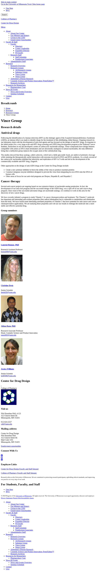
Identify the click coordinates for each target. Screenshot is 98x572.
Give (7, 569)
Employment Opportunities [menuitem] (21, 40)
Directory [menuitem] (18, 46)
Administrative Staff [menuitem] (18, 61)
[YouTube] (49, 458)
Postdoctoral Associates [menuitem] (24, 59)
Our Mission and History (20, 506)
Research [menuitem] (9, 64)
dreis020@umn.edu (8, 292)
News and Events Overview (21, 562)
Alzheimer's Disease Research (22, 549)
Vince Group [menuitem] (20, 74)
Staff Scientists (20, 528)
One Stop (9, 8)
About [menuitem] (8, 31)
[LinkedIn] (49, 460)
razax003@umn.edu (8, 335)
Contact (9, 567)
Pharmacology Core (18, 558)
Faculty (13, 515)
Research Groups (12, 113)
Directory (18, 517)
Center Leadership (22, 519)
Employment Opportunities (21, 511)
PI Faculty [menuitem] (19, 53)
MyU (8, 10)
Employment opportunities (11, 446)
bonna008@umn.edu (9, 252)
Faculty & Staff (11, 513)
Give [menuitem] (7, 98)
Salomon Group (21, 543)
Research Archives (18, 554)
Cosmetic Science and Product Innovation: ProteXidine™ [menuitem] (32, 81)
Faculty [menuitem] (13, 44)
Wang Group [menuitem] (20, 77)
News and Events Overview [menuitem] (21, 92)
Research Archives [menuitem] (18, 83)
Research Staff (16, 526)
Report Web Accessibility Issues (23, 498)
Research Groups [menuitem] (17, 68)
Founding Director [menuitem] (22, 51)
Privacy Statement (7, 498)
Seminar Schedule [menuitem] (17, 94)
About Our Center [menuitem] (17, 33)
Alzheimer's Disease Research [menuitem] (22, 79)
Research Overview (18, 537)
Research (9, 110)
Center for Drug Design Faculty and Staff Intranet (19, 469)
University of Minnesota (24, 496)
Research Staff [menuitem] (16, 55)
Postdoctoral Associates (24, 530)
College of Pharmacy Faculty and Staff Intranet (19, 473)
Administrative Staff (18, 532)
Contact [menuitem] (9, 96)
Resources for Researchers (16, 556)
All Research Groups (23, 541)
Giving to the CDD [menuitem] (18, 38)
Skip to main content (8, 2)
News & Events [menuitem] (12, 89)
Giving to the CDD (18, 508)
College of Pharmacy (9, 19)
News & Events (12, 560)
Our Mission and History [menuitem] (20, 35)
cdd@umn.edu (6, 424)
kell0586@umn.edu (8, 376)
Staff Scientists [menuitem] (20, 57)
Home (8, 108)
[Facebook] (49, 455)
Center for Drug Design (10, 23)
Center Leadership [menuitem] (22, 48)
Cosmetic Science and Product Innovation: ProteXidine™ (32, 552)
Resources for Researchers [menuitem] (16, 85)
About (8, 502)
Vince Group (20, 545)
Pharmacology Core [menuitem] (18, 87)
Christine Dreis (7, 285)
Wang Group (20, 547)
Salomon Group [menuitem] (21, 72)
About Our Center (17, 504)
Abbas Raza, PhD (8, 326)
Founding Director (22, 521)
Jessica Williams (7, 369)
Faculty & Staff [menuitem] (11, 42)
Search (4, 15)
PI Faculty (19, 524)
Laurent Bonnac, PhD (10, 245)
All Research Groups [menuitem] (23, 70)
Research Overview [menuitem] (18, 66)
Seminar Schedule (17, 565)
